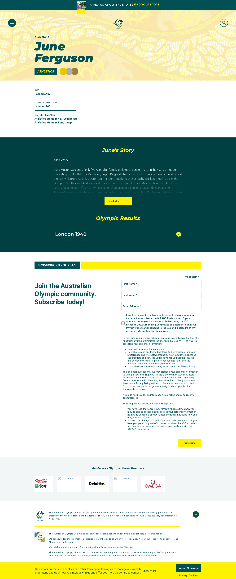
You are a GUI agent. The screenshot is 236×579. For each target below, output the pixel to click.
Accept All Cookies (188, 568)
